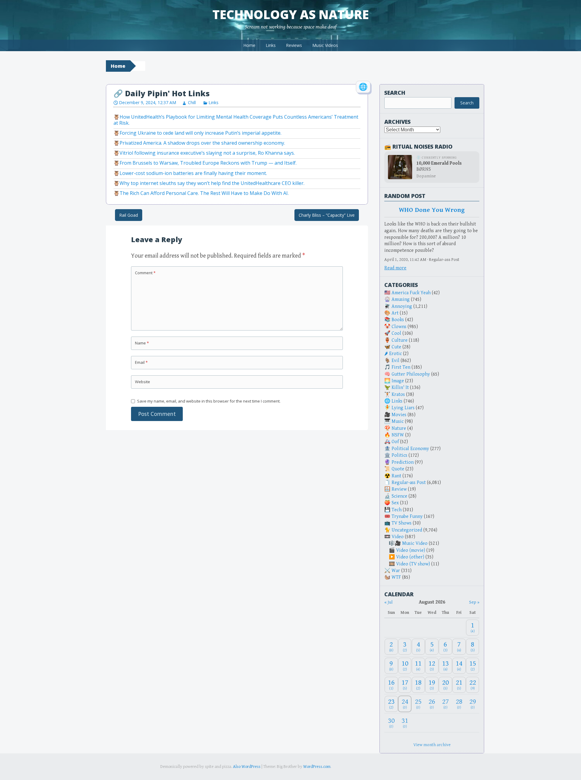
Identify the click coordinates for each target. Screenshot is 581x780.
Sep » (474, 602)
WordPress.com (316, 766)
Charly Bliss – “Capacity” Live (327, 215)
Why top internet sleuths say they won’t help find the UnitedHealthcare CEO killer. (212, 183)
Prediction (403, 462)
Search (394, 92)
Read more (395, 268)
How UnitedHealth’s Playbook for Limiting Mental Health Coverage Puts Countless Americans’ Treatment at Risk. (235, 120)
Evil (395, 361)
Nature (399, 428)
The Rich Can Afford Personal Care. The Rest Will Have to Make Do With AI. (204, 193)
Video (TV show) (413, 564)
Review (399, 489)
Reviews (294, 45)
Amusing (401, 299)
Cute (396, 347)
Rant (396, 476)
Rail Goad (128, 215)
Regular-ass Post (409, 482)
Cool (396, 333)
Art (395, 313)
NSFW (398, 435)
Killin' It (400, 387)
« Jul (388, 602)
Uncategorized (407, 530)
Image (398, 381)
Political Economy (410, 449)
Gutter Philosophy (411, 374)
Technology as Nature (290, 14)
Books (398, 320)
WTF (396, 577)
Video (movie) (410, 550)
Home (249, 45)
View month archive (432, 744)
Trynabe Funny (407, 516)
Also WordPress (247, 766)
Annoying (402, 306)
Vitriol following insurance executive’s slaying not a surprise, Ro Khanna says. (207, 153)
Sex (395, 503)
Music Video (415, 543)
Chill (192, 102)
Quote (398, 469)
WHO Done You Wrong (432, 210)
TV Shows (402, 523)
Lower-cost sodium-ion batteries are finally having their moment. (193, 173)
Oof (395, 442)
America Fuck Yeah (411, 293)
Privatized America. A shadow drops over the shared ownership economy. (202, 143)
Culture (400, 340)
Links (271, 45)
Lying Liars (403, 408)
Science (399, 496)
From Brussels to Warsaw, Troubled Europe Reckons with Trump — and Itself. (208, 163)
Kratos (398, 394)
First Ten (401, 367)
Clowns (399, 327)
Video (398, 537)
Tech (397, 510)
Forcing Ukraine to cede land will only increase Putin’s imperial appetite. (200, 133)
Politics (399, 455)
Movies (399, 415)
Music (398, 421)
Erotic (395, 354)
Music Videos (325, 45)
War (396, 571)
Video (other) (410, 557)
